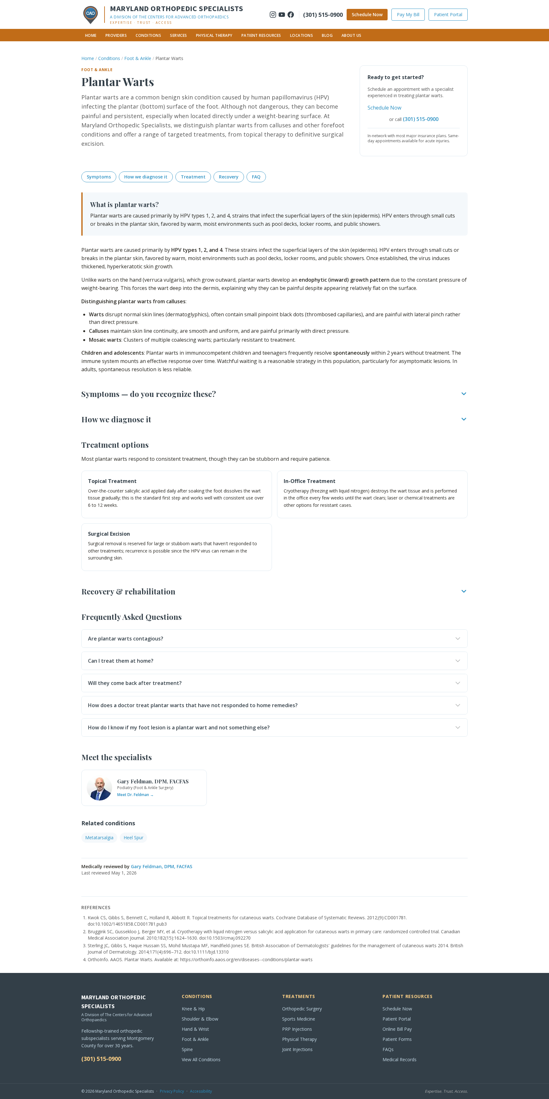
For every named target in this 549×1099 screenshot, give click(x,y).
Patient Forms (397, 1039)
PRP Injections (297, 1029)
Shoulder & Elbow (200, 1019)
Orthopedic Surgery (302, 1009)
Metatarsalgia (99, 837)
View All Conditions (201, 1059)
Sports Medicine (298, 1019)
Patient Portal (448, 14)
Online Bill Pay (397, 1029)
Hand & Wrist (195, 1029)
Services (178, 35)
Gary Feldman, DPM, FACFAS (161, 866)
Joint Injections (297, 1049)
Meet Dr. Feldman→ (135, 794)
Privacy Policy (172, 1091)
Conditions (148, 35)
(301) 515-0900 (323, 14)
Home (91, 35)
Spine (187, 1049)
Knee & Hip (193, 1009)
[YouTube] (282, 14)
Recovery (229, 177)
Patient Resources (261, 35)
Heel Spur (133, 837)
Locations (301, 35)
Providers (116, 35)
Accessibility (201, 1091)
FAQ (256, 177)
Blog (327, 35)
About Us (352, 35)
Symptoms (99, 177)
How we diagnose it (145, 177)
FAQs (388, 1049)
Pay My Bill (408, 14)
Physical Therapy (214, 35)
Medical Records (400, 1059)
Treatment (193, 177)
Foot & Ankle (137, 58)
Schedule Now (367, 14)
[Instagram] (273, 14)
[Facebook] (291, 14)
